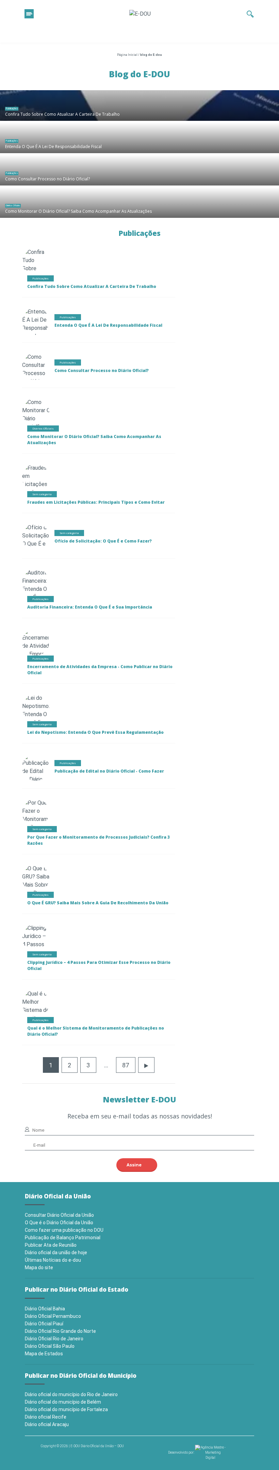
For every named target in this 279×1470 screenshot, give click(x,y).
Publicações (12, 108)
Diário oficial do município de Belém (63, 1402)
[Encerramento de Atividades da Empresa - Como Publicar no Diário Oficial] (39, 655)
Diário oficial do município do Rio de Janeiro (71, 1394)
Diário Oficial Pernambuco (53, 1316)
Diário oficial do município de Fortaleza (66, 1409)
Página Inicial (127, 54)
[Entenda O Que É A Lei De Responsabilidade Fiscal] (139, 138)
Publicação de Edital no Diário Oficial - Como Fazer (109, 771)
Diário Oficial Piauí (44, 1323)
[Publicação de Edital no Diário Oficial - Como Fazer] (35, 780)
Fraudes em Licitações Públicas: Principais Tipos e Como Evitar (96, 502)
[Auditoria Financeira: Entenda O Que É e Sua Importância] (36, 588)
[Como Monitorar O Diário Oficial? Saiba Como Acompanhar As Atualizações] (139, 202)
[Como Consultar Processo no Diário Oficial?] (139, 170)
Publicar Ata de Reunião (51, 1245)
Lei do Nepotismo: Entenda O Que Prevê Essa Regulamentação (95, 732)
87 (125, 1065)
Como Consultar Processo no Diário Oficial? (47, 179)
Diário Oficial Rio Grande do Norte (60, 1331)
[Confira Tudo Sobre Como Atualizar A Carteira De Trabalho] (139, 105)
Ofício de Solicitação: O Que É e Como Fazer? (103, 541)
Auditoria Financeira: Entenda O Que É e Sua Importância (89, 607)
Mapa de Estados (44, 1353)
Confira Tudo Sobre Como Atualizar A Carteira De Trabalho (62, 114)
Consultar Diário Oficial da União (59, 1215)
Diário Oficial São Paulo (50, 1346)
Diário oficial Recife (45, 1417)
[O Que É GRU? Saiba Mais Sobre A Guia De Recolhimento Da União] (38, 888)
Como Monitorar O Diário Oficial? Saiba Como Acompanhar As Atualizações (78, 211)
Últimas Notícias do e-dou (53, 1260)
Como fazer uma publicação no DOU (64, 1230)
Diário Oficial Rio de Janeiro (54, 1338)
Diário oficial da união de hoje (56, 1252)
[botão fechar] (29, 13)
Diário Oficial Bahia (45, 1308)
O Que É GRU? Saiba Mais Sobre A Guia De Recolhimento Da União (97, 903)
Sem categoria (42, 494)
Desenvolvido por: (181, 1452)
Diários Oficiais (13, 205)
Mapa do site (39, 1267)
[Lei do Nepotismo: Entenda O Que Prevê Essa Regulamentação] (42, 714)
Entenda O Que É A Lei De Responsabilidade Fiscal (53, 146)
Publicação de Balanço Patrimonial (62, 1237)
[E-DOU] (140, 14)
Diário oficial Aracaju (47, 1424)
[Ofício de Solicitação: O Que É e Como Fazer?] (36, 543)
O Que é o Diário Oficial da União (59, 1222)
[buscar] (250, 14)
